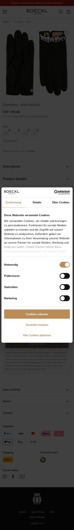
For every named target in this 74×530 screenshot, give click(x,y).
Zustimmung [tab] (13, 202)
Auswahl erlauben (37, 324)
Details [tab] (37, 202)
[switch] (65, 276)
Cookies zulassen (37, 314)
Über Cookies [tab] (60, 202)
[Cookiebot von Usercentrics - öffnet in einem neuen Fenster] (54, 192)
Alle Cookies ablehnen (37, 335)
